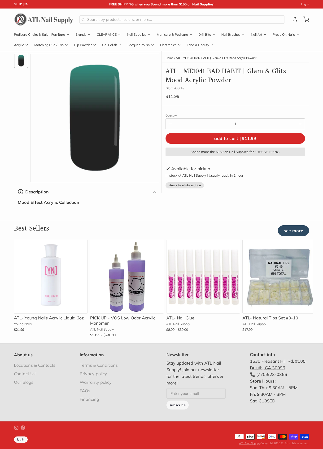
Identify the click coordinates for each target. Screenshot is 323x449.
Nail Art (256, 34)
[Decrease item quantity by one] (170, 124)
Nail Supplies (136, 34)
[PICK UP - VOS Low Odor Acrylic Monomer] (127, 277)
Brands (80, 34)
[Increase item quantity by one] (300, 124)
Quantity (171, 115)
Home (170, 58)
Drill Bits (204, 34)
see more (293, 230)
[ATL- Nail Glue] (203, 277)
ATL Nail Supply (249, 443)
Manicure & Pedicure (172, 34)
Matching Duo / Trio (49, 45)
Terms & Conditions (99, 365)
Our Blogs (23, 382)
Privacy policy (93, 373)
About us (23, 354)
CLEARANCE (107, 34)
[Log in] (293, 19)
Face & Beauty (198, 45)
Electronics (168, 45)
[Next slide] (303, 247)
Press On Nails (284, 34)
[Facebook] (23, 427)
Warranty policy (96, 382)
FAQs (85, 390)
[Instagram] (16, 427)
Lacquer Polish (138, 45)
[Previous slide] (289, 247)
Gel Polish (109, 45)
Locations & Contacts (34, 365)
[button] (235, 138)
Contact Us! (25, 373)
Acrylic (19, 45)
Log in (305, 4)
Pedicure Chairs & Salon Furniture (39, 34)
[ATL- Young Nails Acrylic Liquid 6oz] (51, 277)
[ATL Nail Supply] (44, 19)
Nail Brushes (230, 34)
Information (92, 354)
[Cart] (304, 19)
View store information (185, 185)
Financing (89, 399)
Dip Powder (83, 45)
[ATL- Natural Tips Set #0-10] (279, 277)
